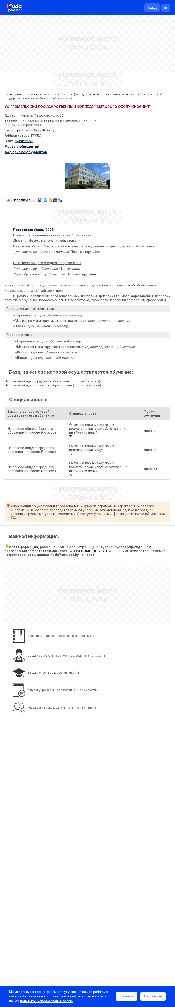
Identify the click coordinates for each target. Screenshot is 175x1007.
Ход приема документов (26, 152)
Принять (126, 996)
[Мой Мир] (55, 199)
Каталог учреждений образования (39, 94)
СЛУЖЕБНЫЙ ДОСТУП (87, 551)
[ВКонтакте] (39, 199)
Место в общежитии (22, 146)
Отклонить (153, 996)
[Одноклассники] (50, 199)
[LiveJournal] (60, 199)
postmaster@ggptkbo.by (35, 130)
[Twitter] (45, 199)
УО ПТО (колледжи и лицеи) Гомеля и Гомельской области (101, 94)
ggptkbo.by (24, 141)
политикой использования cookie (46, 1001)
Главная (10, 94)
